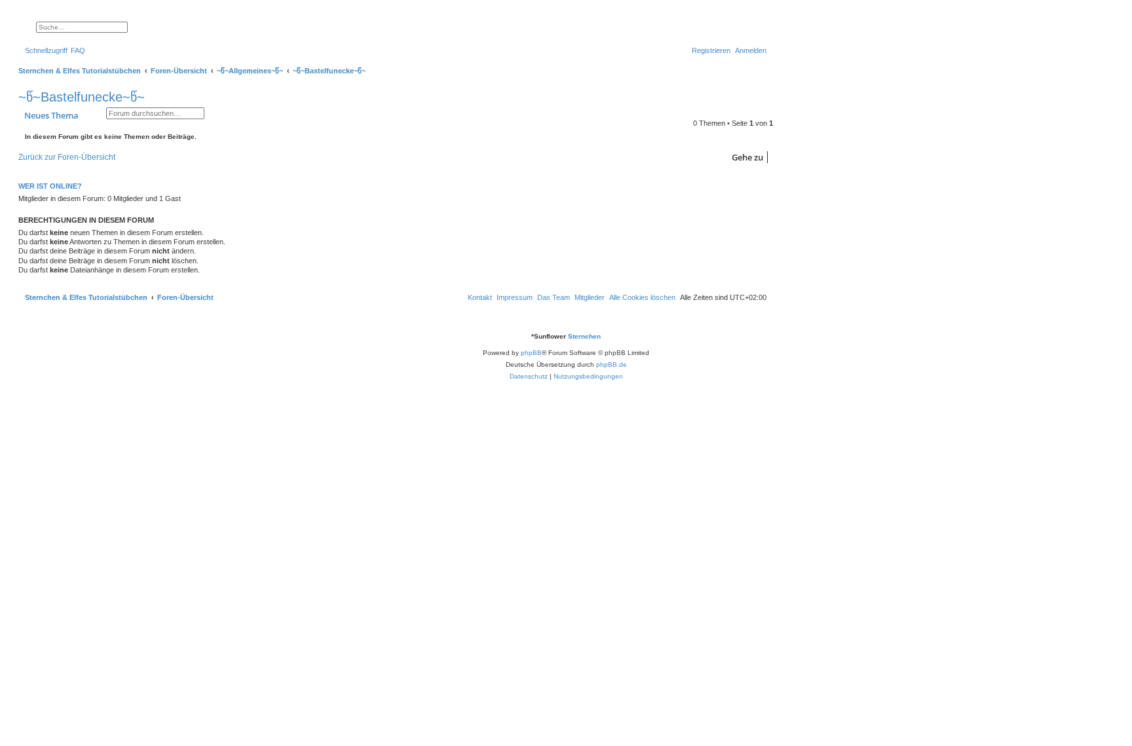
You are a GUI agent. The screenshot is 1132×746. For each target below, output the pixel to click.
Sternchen (584, 336)
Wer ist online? (50, 186)
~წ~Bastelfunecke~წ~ (81, 97)
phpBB (531, 352)
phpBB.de (611, 364)
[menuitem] (78, 50)
